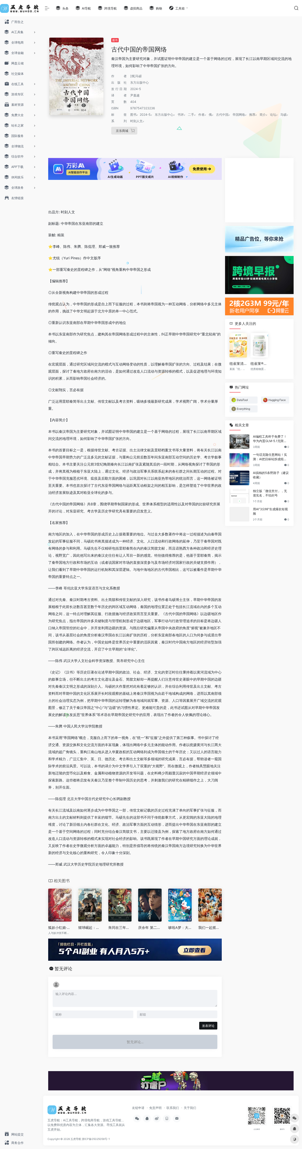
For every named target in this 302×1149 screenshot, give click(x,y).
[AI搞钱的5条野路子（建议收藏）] (239, 477)
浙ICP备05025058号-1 (96, 1139)
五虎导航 (76, 1139)
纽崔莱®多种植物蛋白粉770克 (259, 363)
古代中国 (222, 114)
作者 (201, 114)
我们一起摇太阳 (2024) (210, 927)
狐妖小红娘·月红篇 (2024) (60, 927)
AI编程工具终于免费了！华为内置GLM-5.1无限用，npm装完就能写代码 (270, 438)
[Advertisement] (135, 191)
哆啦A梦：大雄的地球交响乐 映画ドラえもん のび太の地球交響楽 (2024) (180, 927)
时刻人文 (136, 121)
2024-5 (145, 114)
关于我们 (190, 1108)
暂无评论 (63, 968)
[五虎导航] (67, 1111)
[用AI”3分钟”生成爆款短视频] (239, 514)
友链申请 (138, 1108)
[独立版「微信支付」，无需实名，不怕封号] (239, 496)
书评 (181, 114)
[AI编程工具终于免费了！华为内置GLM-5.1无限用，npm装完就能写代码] (239, 441)
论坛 (273, 114)
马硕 (283, 114)
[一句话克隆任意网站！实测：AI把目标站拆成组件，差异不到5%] (239, 459)
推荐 (252, 114)
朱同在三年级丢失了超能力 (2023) (120, 927)
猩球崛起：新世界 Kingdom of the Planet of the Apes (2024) (90, 927)
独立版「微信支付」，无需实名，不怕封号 (270, 493)
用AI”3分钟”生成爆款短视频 (270, 511)
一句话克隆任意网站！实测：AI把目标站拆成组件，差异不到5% (270, 456)
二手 (191, 114)
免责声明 (155, 1108)
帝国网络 (239, 114)
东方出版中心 (164, 114)
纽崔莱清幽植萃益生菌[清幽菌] (238, 363)
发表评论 (208, 1026)
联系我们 (172, 1108)
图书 (115, 40)
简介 (263, 114)
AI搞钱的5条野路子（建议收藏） (271, 475)
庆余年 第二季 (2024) (150, 927)
